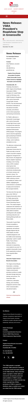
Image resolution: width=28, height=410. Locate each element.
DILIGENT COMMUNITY (19, 9)
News (4, 40)
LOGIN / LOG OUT (8, 9)
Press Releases (11, 40)
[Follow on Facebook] (4, 357)
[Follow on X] (8, 357)
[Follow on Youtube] (13, 357)
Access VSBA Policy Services (11, 334)
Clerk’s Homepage (8, 327)
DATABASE (14, 11)
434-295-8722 (8, 351)
